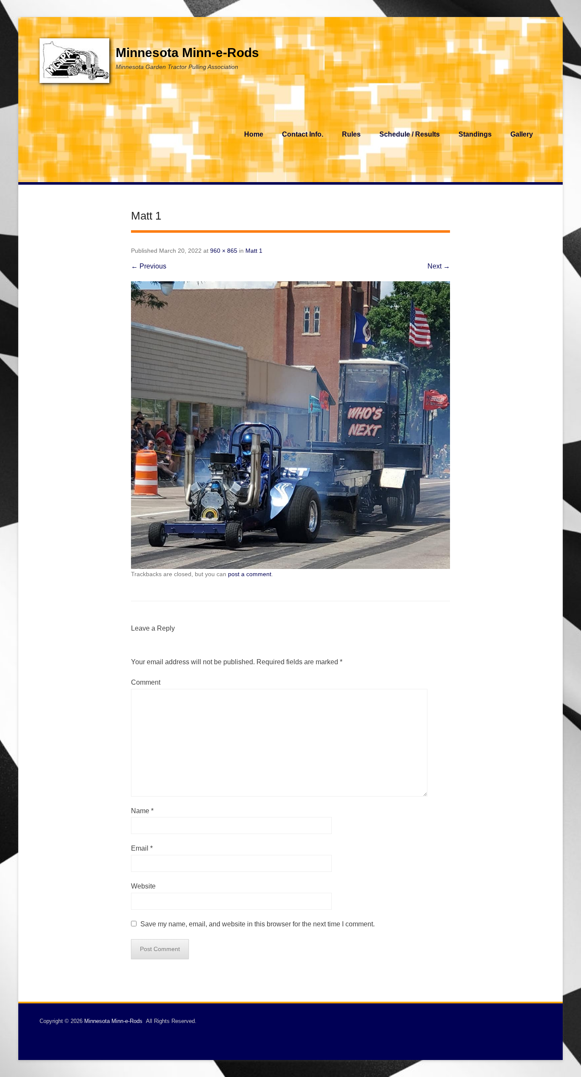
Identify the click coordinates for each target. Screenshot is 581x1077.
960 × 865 (223, 250)
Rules (351, 134)
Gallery (521, 134)
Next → (438, 266)
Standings (475, 134)
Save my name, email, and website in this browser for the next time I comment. (257, 924)
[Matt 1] (290, 425)
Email (142, 848)
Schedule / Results (409, 134)
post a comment (249, 574)
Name (142, 810)
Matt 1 (253, 250)
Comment (145, 682)
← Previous (148, 266)
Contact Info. (302, 134)
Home (253, 134)
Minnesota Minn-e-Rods (187, 53)
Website (143, 886)
